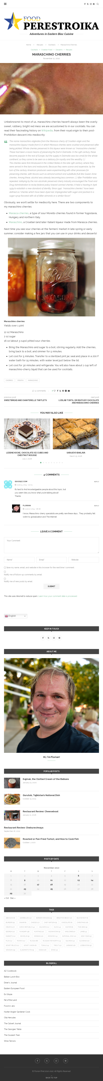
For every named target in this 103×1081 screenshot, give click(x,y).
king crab (70, 931)
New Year (86, 936)
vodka (42, 950)
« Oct (6, 898)
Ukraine (70, 945)
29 (11, 893)
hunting (39, 931)
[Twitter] (88, 4)
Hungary (24, 931)
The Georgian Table (12, 1029)
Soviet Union (30, 945)
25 (51, 889)
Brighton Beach (64, 918)
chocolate (67, 922)
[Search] (97, 4)
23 (25, 889)
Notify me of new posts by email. (18, 581)
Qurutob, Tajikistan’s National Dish (41, 795)
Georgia (10, 931)
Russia (34, 941)
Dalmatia (44, 927)
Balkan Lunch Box (11, 977)
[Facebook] (84, 4)
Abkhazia (10, 918)
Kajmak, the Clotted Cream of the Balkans (46, 779)
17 (38, 885)
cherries (9, 380)
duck (57, 927)
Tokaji (45, 945)
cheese (35, 922)
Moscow (52, 936)
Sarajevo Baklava (76, 453)
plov (9, 941)
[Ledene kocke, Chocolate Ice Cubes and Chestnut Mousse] (27, 433)
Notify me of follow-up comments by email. (23, 575)
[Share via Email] (69, 391)
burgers (10, 922)
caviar (22, 922)
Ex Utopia (8, 994)
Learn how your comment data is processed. (57, 596)
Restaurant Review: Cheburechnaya (23, 827)
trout (57, 945)
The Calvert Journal (12, 1023)
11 (51, 880)
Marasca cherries (19, 213)
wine (54, 950)
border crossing (44, 918)
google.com (21, 481)
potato (21, 941)
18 (51, 885)
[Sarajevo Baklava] (76, 433)
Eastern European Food (14, 988)
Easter (69, 927)
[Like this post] (55, 391)
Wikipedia (47, 130)
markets (10, 936)
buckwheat (82, 918)
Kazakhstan (54, 931)
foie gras (82, 927)
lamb (83, 931)
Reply (96, 481)
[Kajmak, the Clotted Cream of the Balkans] (12, 783)
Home (28, 45)
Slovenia (84, 941)
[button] (7, 441)
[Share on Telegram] (66, 391)
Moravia (38, 936)
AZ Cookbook (10, 971)
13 (79, 880)
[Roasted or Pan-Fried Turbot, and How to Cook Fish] (12, 843)
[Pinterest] (94, 4)
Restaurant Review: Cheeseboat (40, 811)
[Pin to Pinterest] (63, 391)
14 (92, 880)
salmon (70, 941)
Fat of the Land (10, 1000)
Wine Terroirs (10, 1041)
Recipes (40, 45)
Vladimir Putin (27, 950)
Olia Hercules (10, 1018)
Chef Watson (50, 922)
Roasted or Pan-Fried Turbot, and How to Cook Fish (51, 839)
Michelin (24, 936)
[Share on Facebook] (57, 391)
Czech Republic (27, 927)
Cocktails (51, 45)
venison (10, 950)
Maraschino (15, 222)
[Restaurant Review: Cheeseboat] (12, 815)
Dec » (12, 898)
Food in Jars (9, 1006)
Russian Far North (52, 941)
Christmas (82, 922)
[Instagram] (91, 4)
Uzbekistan (85, 945)
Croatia (20, 380)
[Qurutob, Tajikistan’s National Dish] (12, 799)
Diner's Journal (10, 983)
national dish (69, 936)
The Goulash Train (12, 1035)
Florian (27, 506)
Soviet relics (12, 945)
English (12, 616)
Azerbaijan (26, 918)
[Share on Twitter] (60, 391)
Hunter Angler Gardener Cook (17, 1012)
